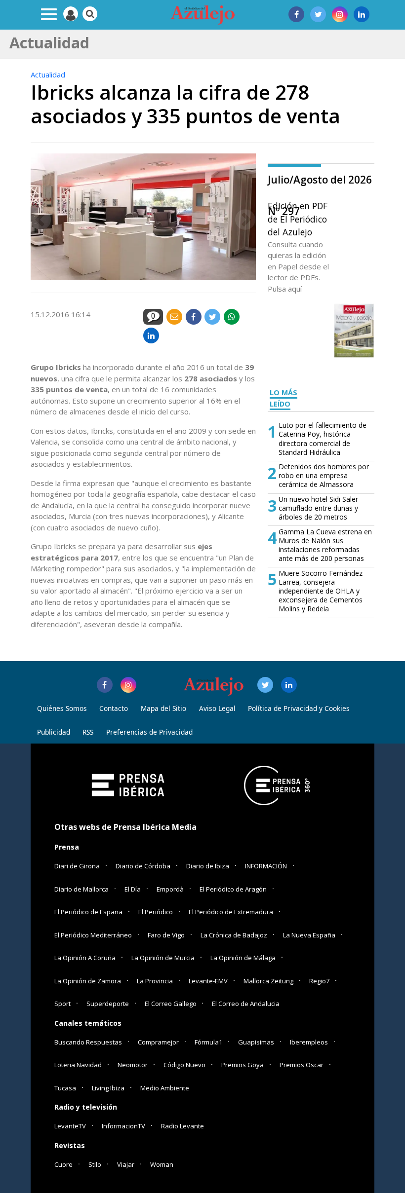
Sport (62, 1003)
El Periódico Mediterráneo (93, 935)
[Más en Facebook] (105, 685)
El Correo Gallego (171, 1003)
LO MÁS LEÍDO (283, 398)
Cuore (63, 1164)
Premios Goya (242, 1064)
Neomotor (133, 1064)
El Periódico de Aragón (233, 889)
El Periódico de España (88, 911)
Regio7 (319, 980)
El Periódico (155, 911)
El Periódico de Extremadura (231, 911)
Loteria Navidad (78, 1064)
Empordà (170, 889)
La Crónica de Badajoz (234, 935)
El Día (132, 889)
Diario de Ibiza (207, 865)
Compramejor (158, 1042)
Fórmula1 (208, 1042)
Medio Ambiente (164, 1087)
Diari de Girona (77, 865)
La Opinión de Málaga (243, 957)
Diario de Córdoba (143, 865)
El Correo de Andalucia (246, 1003)
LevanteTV (70, 1125)
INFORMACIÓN (266, 865)
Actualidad (48, 74)
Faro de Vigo (166, 935)
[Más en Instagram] (128, 685)
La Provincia (155, 980)
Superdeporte (107, 1003)
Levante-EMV (208, 980)
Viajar (125, 1164)
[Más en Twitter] (265, 685)
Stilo (94, 1164)
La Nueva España (309, 935)
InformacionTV (123, 1125)
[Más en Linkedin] (289, 685)
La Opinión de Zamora (87, 980)
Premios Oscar (302, 1064)
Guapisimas (256, 1042)
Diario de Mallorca (81, 889)
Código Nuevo (184, 1064)
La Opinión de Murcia (163, 957)
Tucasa (65, 1087)
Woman (161, 1164)
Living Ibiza (108, 1087)
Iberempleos (309, 1042)
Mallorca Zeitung (268, 980)
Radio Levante (182, 1125)
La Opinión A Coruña (85, 957)
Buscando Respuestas (88, 1042)
